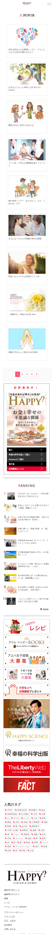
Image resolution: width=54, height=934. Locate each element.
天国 (9, 838)
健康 (34, 830)
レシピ (26, 818)
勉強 (27, 842)
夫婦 (25, 822)
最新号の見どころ (12, 890)
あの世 (24, 826)
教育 (43, 838)
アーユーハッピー (23, 846)
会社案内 (8, 925)
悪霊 (9, 846)
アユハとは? (9, 916)
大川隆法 (25, 814)
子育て (10, 810)
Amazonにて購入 (16, 459)
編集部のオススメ (12, 894)
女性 (17, 822)
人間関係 (35, 822)
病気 (43, 818)
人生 (35, 818)
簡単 (36, 842)
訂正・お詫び (10, 921)
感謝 (35, 834)
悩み (43, 810)
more (45, 609)
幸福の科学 (22, 810)
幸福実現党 (12, 814)
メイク (45, 842)
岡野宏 (25, 830)
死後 (45, 846)
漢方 (37, 846)
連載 (6, 898)
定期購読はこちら (16, 469)
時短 (23, 850)
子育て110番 (12, 830)
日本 (43, 834)
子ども (16, 818)
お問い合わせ (10, 929)
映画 (9, 826)
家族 (9, 822)
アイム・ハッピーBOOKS (15, 907)
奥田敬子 (35, 826)
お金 (31, 850)
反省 (9, 850)
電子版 (12, 464)
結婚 (29, 838)
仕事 (43, 814)
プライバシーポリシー (14, 912)
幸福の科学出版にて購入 (19, 454)
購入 (11, 450)
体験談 (26, 834)
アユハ (16, 834)
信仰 (42, 830)
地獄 (45, 822)
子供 (35, 814)
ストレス (19, 838)
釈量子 (34, 810)
